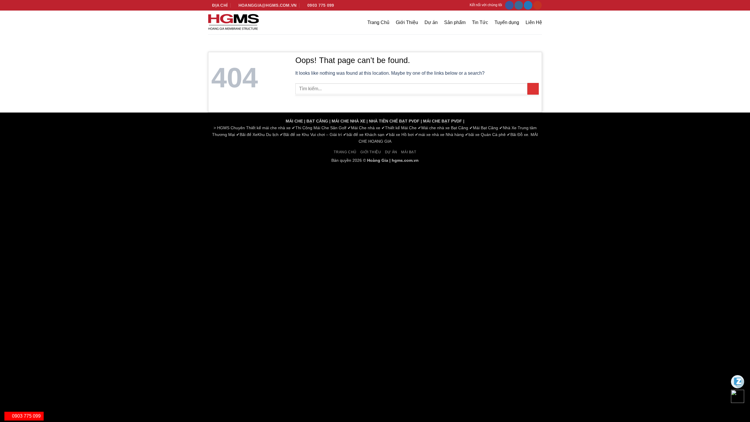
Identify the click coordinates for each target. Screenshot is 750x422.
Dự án (431, 22)
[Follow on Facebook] (509, 5)
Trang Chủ (378, 22)
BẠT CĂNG (317, 121)
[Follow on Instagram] (518, 5)
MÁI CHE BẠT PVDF (442, 121)
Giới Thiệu (407, 22)
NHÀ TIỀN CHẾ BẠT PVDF (394, 121)
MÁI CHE (294, 121)
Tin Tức (480, 22)
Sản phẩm (455, 22)
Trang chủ (345, 152)
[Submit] (533, 88)
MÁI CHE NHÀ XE (348, 121)
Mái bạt (408, 152)
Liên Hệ (534, 22)
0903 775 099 (26, 416)
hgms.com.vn (405, 160)
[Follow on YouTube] (537, 5)
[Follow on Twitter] (528, 5)
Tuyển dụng (507, 22)
